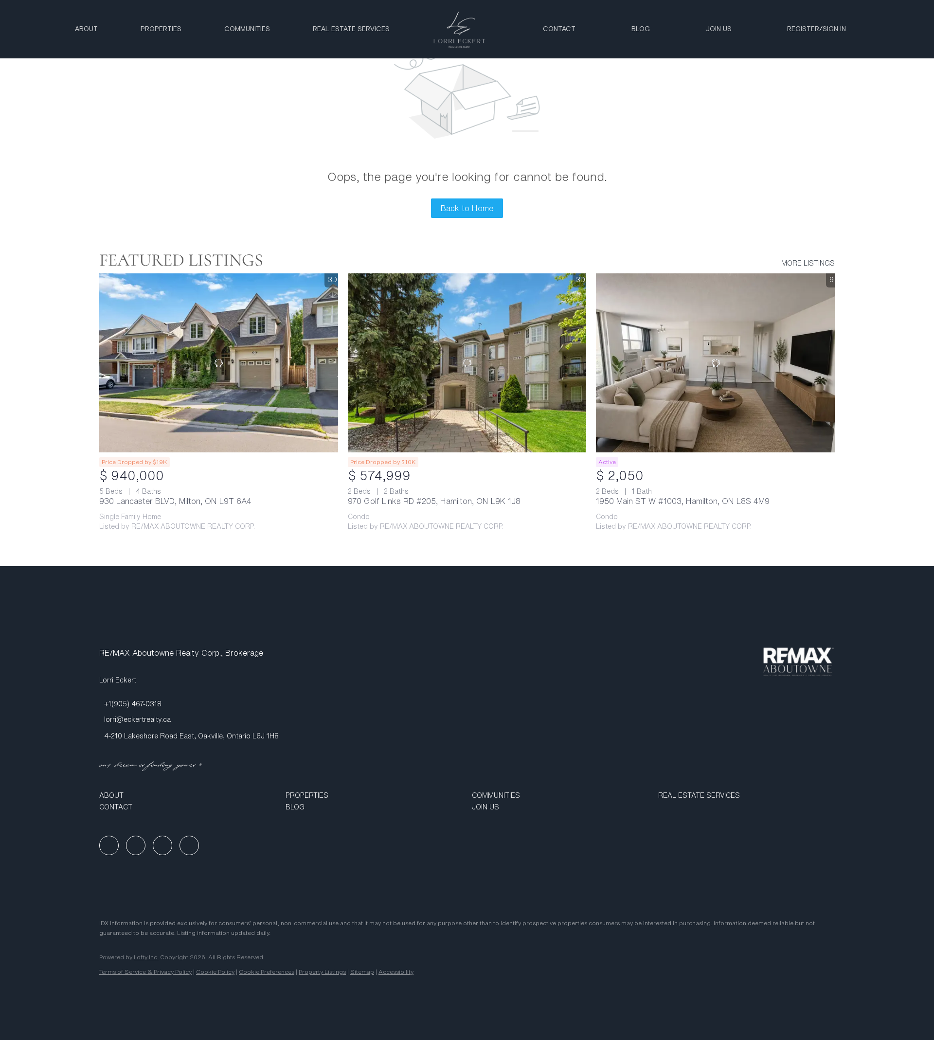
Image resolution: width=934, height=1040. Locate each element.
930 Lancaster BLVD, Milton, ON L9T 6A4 (175, 501)
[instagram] (162, 845)
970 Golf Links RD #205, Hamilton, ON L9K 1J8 (434, 501)
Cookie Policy (215, 971)
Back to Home (467, 208)
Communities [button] (247, 29)
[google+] (189, 845)
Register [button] (803, 29)
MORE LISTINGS (808, 263)
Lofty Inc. (146, 957)
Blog (640, 29)
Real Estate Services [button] (351, 29)
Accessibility (395, 971)
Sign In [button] (834, 29)
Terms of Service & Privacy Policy (145, 971)
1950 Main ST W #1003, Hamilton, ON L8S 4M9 (683, 501)
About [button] (86, 29)
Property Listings (322, 971)
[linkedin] (135, 845)
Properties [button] (161, 29)
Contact (559, 29)
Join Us (719, 29)
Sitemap (362, 971)
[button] (187, 795)
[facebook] (109, 845)
